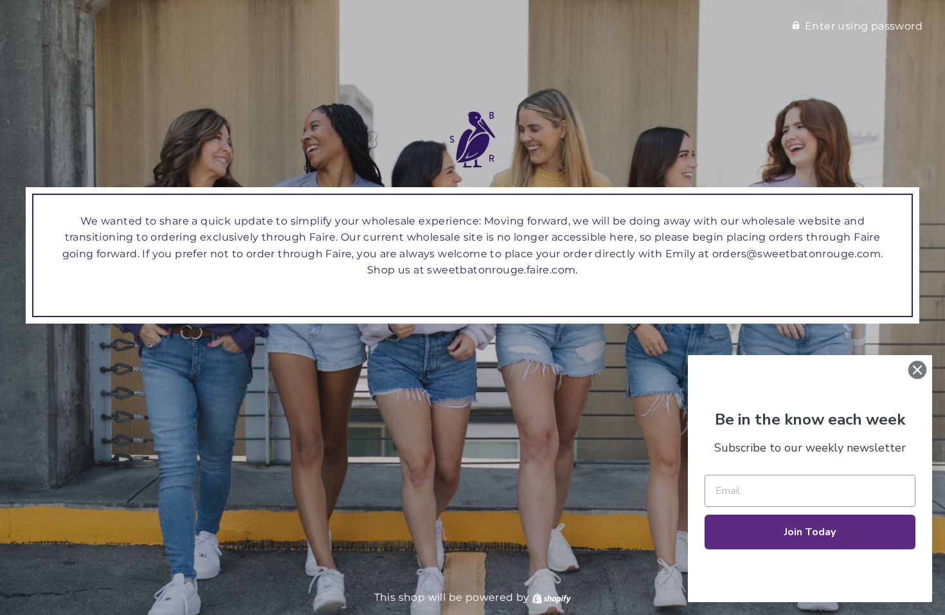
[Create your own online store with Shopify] (551, 597)
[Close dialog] (917, 370)
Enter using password (864, 26)
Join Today (810, 532)
